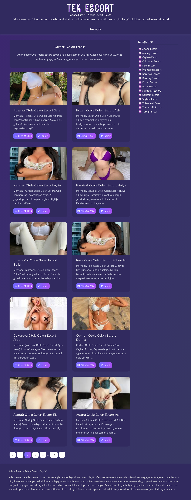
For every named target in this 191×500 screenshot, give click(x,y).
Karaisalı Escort (151, 74)
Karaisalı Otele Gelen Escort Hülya (101, 185)
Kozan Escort (149, 82)
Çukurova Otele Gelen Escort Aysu (34, 337)
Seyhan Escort (150, 99)
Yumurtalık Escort (152, 107)
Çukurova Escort (151, 61)
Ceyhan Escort (150, 57)
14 (53, 455)
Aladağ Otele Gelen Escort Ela (35, 414)
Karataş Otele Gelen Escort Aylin (37, 185)
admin (45, 135)
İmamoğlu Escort (151, 69)
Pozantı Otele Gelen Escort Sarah (38, 110)
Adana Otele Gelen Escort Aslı (98, 414)
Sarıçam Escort (150, 95)
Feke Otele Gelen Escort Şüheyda (101, 260)
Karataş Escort (150, 78)
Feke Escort (148, 65)
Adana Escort (149, 48)
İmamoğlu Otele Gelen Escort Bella (35, 262)
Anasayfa (95, 29)
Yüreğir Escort (150, 111)
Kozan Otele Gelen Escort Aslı (98, 110)
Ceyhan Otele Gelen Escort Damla (96, 337)
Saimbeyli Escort (151, 90)
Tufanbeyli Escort (152, 103)
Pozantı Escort (150, 86)
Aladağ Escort (150, 53)
